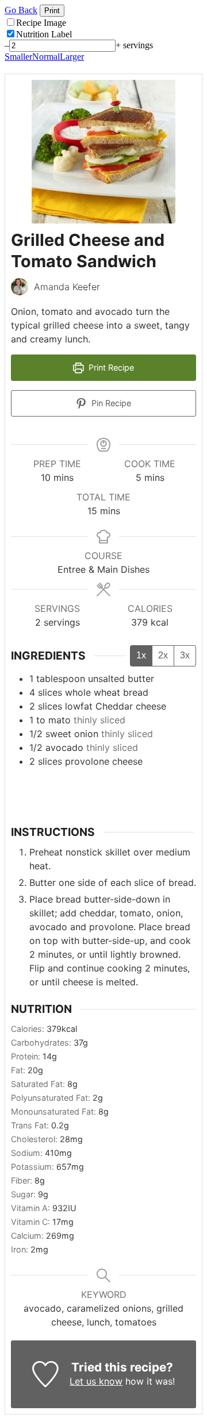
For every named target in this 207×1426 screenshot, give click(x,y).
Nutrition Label (44, 34)
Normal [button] (46, 56)
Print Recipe (110, 367)
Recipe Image (41, 23)
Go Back (21, 10)
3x (185, 655)
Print (52, 10)
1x (141, 655)
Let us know (96, 1381)
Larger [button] (72, 56)
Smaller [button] (18, 56)
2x (163, 655)
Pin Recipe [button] (110, 403)
